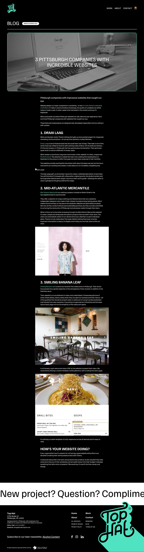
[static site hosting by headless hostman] (40, 548)
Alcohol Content (51, 536)
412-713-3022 (20, 525)
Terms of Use (90, 527)
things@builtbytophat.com (22, 527)
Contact (127, 8)
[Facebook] (76, 536)
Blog (13, 23)
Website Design (77, 524)
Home (74, 513)
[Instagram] (82, 536)
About (118, 8)
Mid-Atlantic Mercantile (49, 192)
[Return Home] (11, 8)
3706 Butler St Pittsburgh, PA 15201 (15, 517)
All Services (75, 521)
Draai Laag (44, 143)
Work (109, 8)
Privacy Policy (76, 527)
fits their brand (45, 157)
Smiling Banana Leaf (47, 286)
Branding (89, 521)
